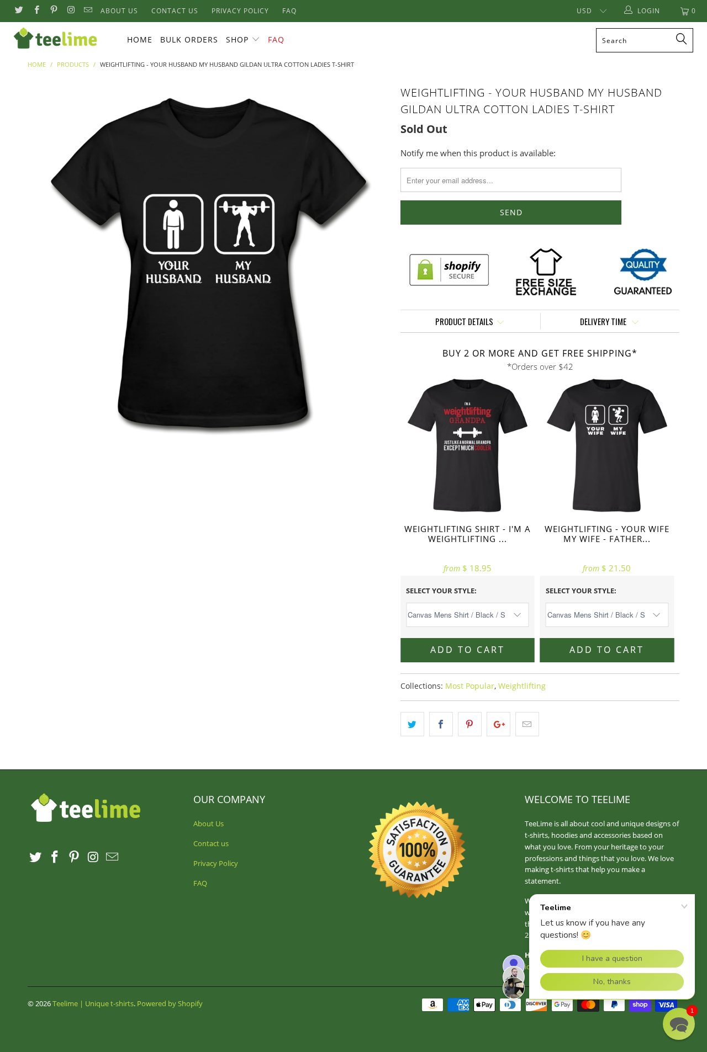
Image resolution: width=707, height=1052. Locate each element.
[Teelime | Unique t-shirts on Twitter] (18, 10)
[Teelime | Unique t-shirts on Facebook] (35, 10)
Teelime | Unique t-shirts (93, 1003)
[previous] (47, 263)
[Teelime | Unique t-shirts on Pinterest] (53, 10)
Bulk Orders (189, 39)
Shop (237, 39)
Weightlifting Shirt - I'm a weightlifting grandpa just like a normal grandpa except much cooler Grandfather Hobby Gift (467, 446)
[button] (679, 1024)
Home (139, 39)
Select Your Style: (441, 591)
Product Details (464, 321)
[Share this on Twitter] (412, 724)
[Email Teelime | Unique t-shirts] (87, 10)
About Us (119, 10)
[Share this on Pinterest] (470, 724)
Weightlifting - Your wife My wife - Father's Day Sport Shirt (607, 446)
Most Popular (469, 686)
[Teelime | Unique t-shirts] (62, 38)
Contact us (174, 10)
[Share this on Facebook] (441, 724)
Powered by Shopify (170, 1003)
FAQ (289, 10)
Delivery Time (604, 321)
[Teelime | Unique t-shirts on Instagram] (70, 10)
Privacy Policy (240, 10)
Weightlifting (522, 686)
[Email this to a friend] (527, 724)
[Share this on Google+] (498, 724)
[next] (370, 263)
